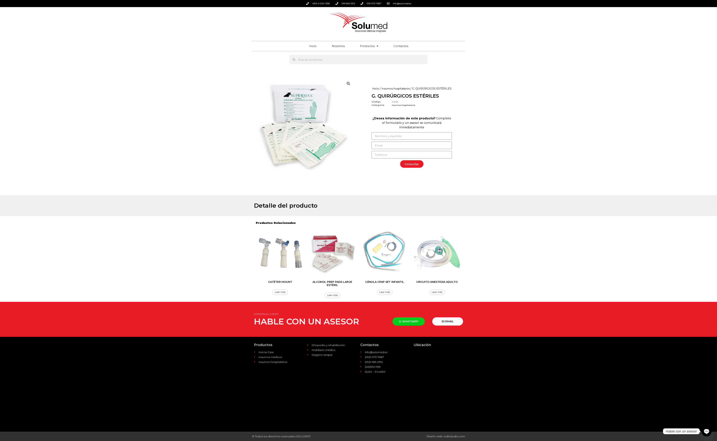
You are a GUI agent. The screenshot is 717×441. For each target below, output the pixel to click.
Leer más (280, 292)
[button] (348, 83)
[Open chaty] (707, 431)
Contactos (401, 46)
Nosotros (338, 46)
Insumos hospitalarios (395, 88)
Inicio (312, 46)
